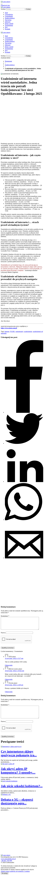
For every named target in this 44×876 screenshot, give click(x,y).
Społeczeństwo (10, 65)
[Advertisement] (22, 119)
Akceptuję (5, 873)
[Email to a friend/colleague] (24, 558)
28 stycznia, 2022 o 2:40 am (14, 685)
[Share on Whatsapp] (24, 520)
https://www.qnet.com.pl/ (9, 328)
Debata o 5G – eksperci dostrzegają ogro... (17, 801)
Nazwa (3, 633)
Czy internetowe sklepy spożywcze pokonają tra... (19, 753)
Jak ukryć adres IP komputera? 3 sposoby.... (18, 770)
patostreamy (19, 331)
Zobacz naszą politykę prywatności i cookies (15, 871)
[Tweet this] (24, 443)
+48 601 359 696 (6, 860)
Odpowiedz (8, 665)
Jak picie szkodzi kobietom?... (22, 786)
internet (7, 331)
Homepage (8, 61)
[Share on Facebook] (24, 412)
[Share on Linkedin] (24, 481)
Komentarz (5, 616)
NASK (12, 331)
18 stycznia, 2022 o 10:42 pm (14, 671)
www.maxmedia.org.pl (8, 859)
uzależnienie (28, 331)
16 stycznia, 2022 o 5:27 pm (14, 658)
